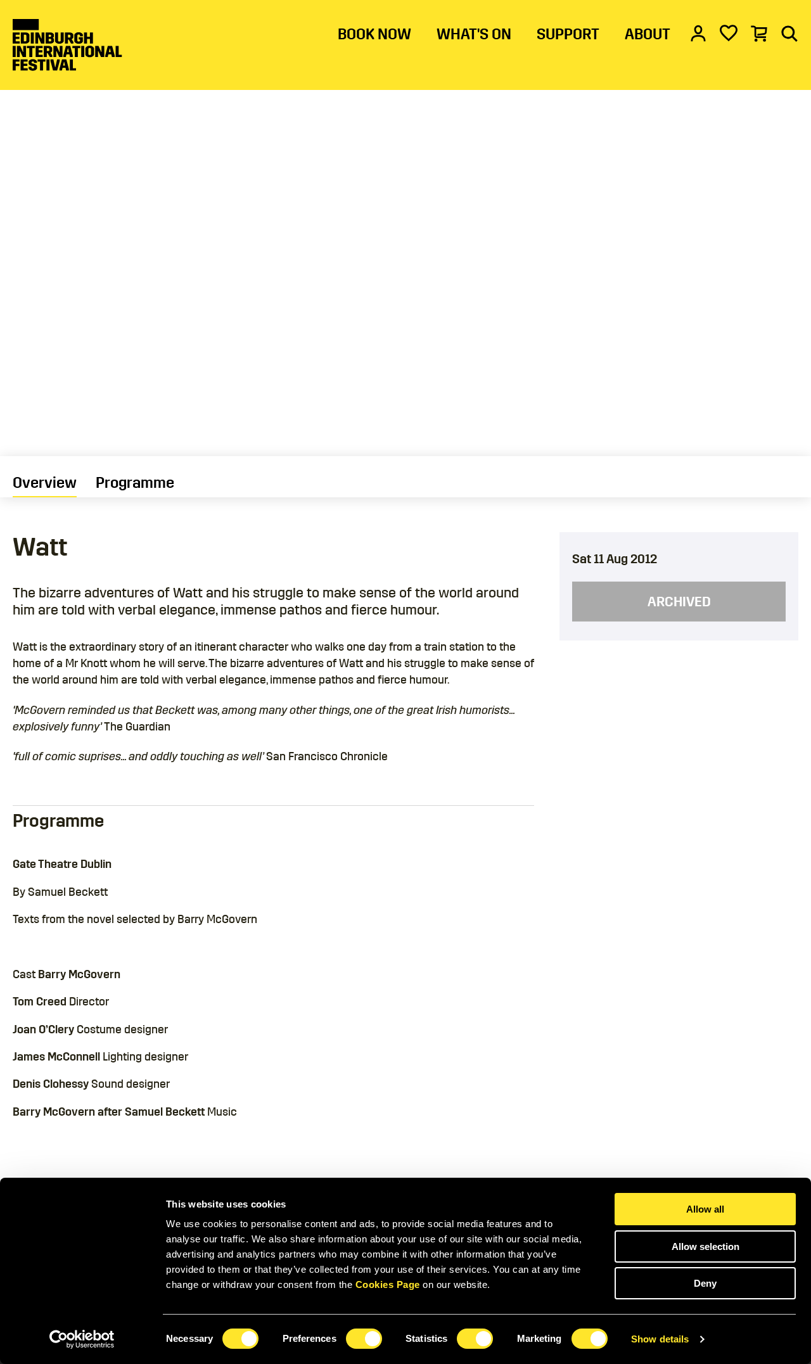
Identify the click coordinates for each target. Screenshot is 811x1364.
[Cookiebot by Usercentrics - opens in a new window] (82, 1339)
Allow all (705, 1209)
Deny (705, 1283)
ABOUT (647, 34)
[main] (405, 597)
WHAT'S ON (474, 34)
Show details (660, 1339)
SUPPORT (568, 34)
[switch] (364, 1339)
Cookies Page (387, 1284)
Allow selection (705, 1246)
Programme (135, 483)
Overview (45, 483)
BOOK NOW (374, 34)
